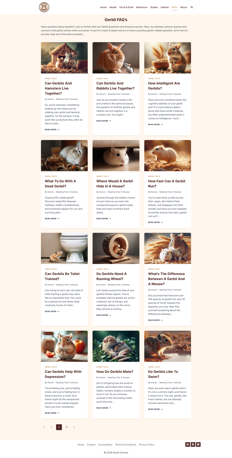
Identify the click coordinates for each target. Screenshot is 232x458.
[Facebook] (193, 444)
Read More (52, 129)
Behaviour (142, 7)
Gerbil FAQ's (51, 78)
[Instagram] (198, 444)
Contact (91, 444)
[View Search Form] (192, 7)
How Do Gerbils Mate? (114, 372)
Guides (154, 7)
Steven (50, 99)
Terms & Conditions (125, 444)
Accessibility (105, 444)
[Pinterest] (187, 444)
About (183, 7)
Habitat (165, 7)
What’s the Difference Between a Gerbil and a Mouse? (166, 279)
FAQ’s (175, 7)
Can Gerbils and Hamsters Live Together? (58, 88)
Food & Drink (127, 7)
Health (113, 7)
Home (103, 7)
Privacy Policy (146, 444)
